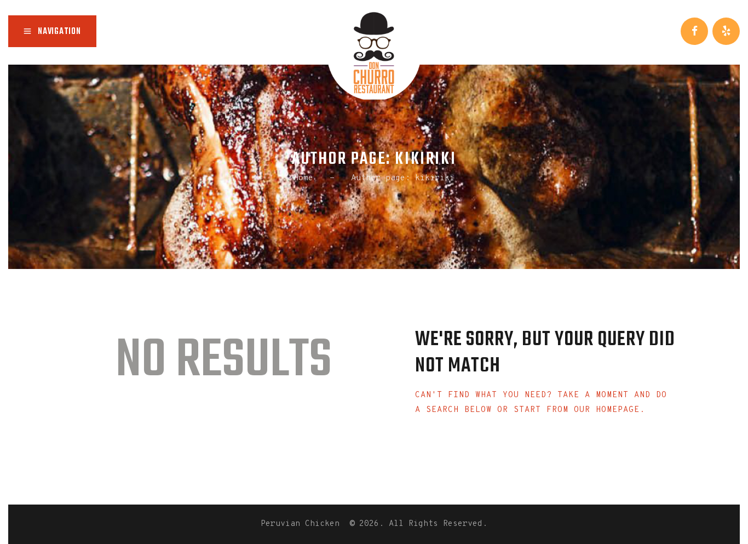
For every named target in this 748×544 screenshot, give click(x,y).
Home (303, 178)
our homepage (607, 410)
